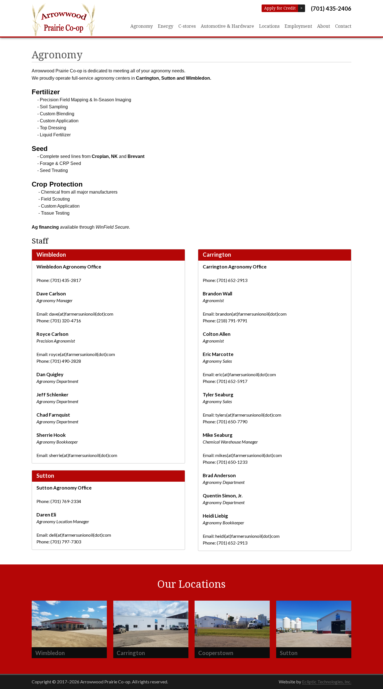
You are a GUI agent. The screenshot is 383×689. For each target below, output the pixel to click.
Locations (269, 26)
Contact (343, 26)
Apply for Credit (281, 8)
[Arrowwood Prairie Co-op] (63, 19)
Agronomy (141, 26)
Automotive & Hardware (227, 26)
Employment (298, 26)
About (323, 26)
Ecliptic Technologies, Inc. (326, 681)
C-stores (187, 26)
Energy (165, 26)
